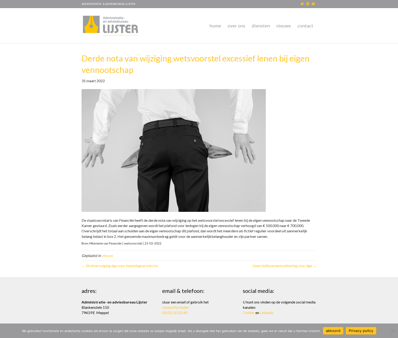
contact (305, 25)
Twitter (249, 312)
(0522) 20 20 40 (174, 312)
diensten (261, 25)
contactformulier (175, 307)
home (215, 25)
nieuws (283, 25)
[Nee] (392, 330)
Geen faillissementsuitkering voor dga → (284, 265)
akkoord (333, 330)
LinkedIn (266, 312)
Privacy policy (361, 330)
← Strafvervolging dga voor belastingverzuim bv (120, 265)
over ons (236, 25)
